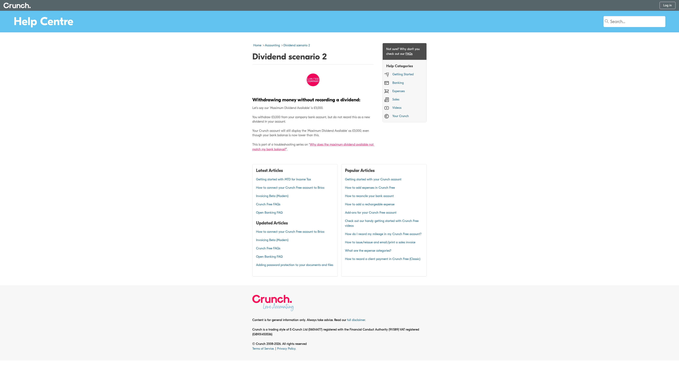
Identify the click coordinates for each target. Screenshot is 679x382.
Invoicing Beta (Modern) (272, 196)
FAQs (409, 54)
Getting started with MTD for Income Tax (283, 179)
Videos (396, 108)
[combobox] (639, 21)
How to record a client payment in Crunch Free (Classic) (382, 259)
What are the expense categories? (368, 251)
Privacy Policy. (286, 349)
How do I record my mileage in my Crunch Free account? (383, 234)
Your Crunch (400, 116)
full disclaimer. (356, 320)
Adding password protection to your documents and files (294, 265)
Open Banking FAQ (269, 213)
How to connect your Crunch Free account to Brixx (290, 188)
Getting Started (403, 74)
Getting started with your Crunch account (373, 179)
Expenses (398, 91)
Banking (398, 83)
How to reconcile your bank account (369, 196)
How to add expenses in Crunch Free (370, 188)
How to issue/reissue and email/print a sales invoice (380, 242)
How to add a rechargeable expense (369, 204)
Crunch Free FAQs (268, 204)
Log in (667, 5)
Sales (395, 99)
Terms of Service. (263, 349)
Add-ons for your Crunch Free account (370, 213)
